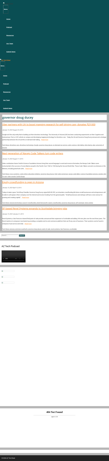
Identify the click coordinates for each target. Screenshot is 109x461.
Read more (44, 140)
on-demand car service (60, 145)
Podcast (9, 27)
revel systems (55, 229)
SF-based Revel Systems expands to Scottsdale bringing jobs (34, 208)
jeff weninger (80, 203)
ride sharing (88, 145)
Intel (55, 174)
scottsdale (73, 229)
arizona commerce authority (19, 229)
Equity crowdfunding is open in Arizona (23, 182)
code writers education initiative (30, 174)
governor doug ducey (45, 145)
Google (36, 145)
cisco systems (14, 174)
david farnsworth (42, 203)
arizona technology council (18, 203)
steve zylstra (89, 203)
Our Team (9, 43)
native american (63, 174)
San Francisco (64, 229)
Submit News (10, 52)
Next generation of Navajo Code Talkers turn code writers (32, 153)
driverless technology (26, 145)
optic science (72, 145)
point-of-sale (46, 229)
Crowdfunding (31, 203)
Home (8, 19)
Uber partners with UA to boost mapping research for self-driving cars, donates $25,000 (48, 124)
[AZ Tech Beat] (8, 3)
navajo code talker (74, 174)
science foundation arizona (89, 174)
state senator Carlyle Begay (16, 176)
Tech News (5, 145)
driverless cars (14, 145)
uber (94, 145)
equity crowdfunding (54, 203)
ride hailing (80, 145)
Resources (10, 35)
